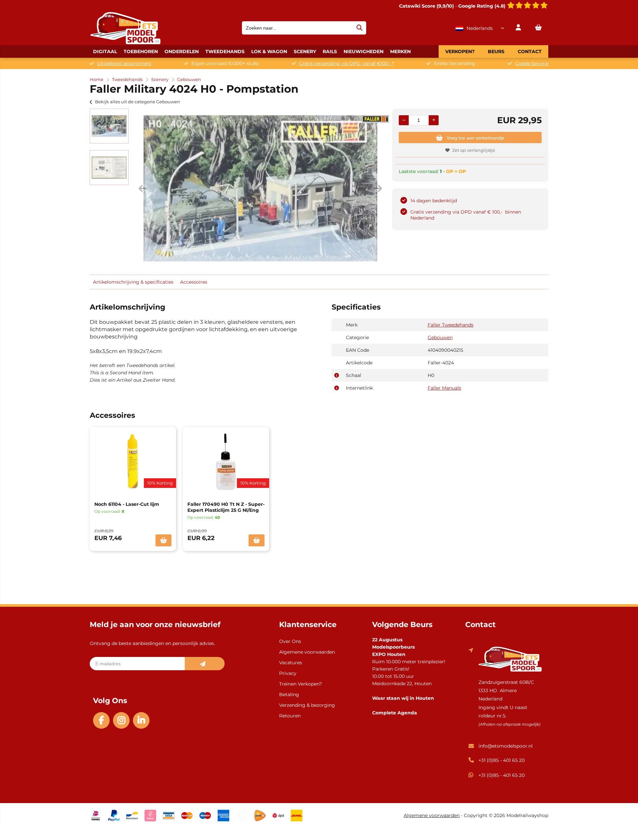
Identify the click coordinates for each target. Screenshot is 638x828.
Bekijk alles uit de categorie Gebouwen (137, 101)
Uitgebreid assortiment (124, 63)
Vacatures (290, 663)
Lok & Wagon (269, 51)
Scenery (305, 51)
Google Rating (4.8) (482, 6)
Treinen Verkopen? (300, 684)
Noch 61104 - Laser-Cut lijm (126, 504)
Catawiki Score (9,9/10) (426, 6)
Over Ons (290, 641)
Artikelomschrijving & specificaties (133, 282)
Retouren (290, 716)
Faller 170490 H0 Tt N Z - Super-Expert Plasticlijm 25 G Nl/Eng (226, 507)
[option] (109, 126)
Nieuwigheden (363, 51)
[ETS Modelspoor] (125, 43)
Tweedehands (225, 51)
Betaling (289, 694)
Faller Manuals (444, 388)
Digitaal (105, 51)
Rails (330, 51)
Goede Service (531, 63)
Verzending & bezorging (307, 705)
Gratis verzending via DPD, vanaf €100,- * (346, 63)
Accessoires (193, 282)
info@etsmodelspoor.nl (505, 746)
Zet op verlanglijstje (473, 150)
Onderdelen (181, 51)
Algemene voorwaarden (307, 652)
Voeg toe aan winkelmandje (475, 137)
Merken (400, 51)
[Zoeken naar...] (359, 28)
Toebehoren (141, 51)
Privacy (287, 673)
